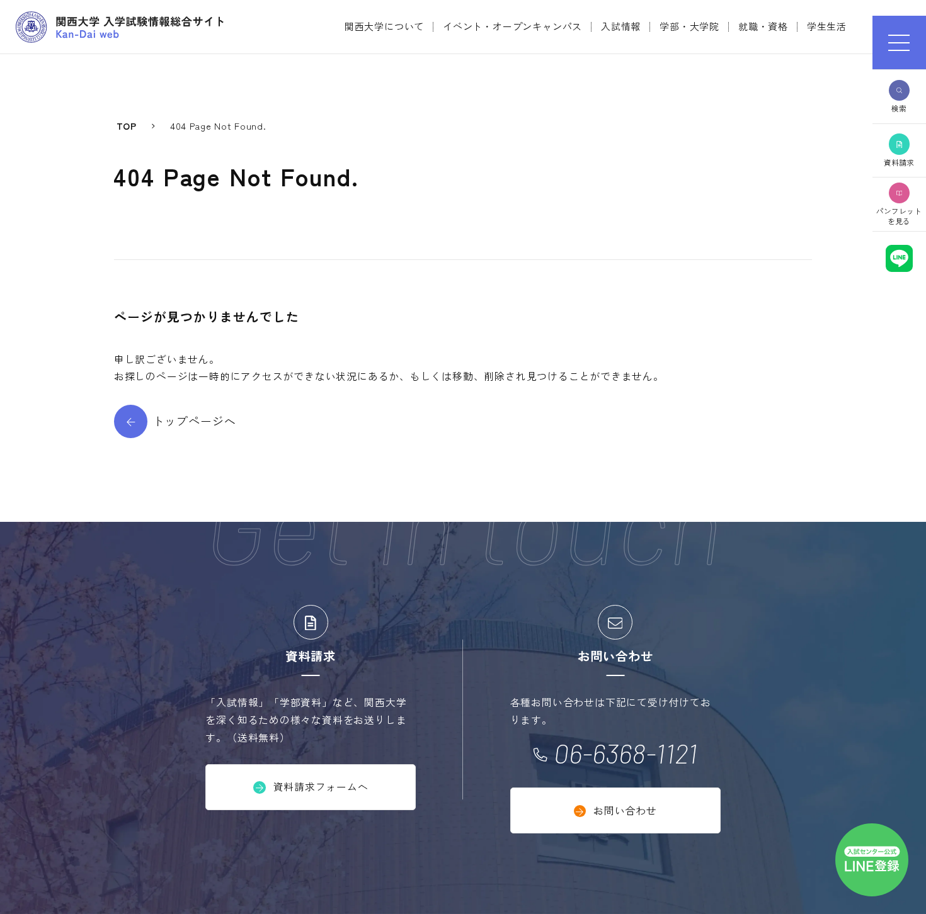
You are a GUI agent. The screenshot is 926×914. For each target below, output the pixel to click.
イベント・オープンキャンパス (512, 26)
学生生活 (827, 26)
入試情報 (621, 26)
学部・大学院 (689, 26)
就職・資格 (763, 26)
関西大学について (384, 26)
